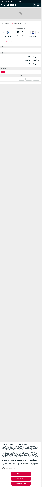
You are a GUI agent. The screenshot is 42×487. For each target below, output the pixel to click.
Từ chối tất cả (21, 478)
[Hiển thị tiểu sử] (7, 32)
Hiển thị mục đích (21, 483)
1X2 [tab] (3, 72)
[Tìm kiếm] (34, 5)
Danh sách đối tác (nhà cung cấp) (11, 469)
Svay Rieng (33, 36)
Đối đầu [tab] (12, 42)
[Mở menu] (38, 5)
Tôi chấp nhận (21, 474)
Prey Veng (7, 36)
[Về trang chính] (10, 5)
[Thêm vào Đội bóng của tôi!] (2, 32)
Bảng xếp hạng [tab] (22, 42)
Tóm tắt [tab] (5, 42)
